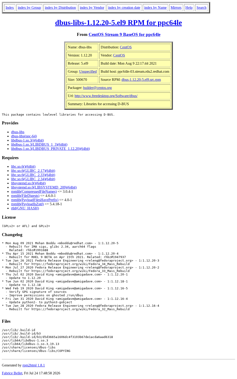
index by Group (29, 7)
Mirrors (176, 7)
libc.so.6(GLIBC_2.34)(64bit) (33, 179)
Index (10, 7)
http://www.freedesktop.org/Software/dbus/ (106, 96)
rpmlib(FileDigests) (25, 196)
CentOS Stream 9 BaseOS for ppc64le (124, 34)
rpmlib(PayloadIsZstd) (27, 204)
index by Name (155, 7)
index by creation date (124, 7)
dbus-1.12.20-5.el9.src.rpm (141, 80)
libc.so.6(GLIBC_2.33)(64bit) (33, 175)
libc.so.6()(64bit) (23, 166)
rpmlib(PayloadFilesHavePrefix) (34, 200)
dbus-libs (17, 132)
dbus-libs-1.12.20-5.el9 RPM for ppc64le (118, 22)
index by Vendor (92, 7)
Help (189, 7)
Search (201, 7)
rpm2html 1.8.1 (33, 365)
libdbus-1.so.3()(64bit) (27, 140)
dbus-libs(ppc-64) (24, 136)
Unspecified (88, 71)
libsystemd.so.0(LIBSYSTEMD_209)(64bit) (44, 187)
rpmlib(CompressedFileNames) (34, 191)
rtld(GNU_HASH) (25, 208)
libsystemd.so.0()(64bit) (28, 183)
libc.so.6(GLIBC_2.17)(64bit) (33, 171)
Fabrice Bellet (12, 373)
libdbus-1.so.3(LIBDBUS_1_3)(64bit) (39, 144)
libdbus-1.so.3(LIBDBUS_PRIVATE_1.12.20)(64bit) (50, 149)
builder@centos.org (97, 88)
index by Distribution (60, 7)
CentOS (126, 47)
